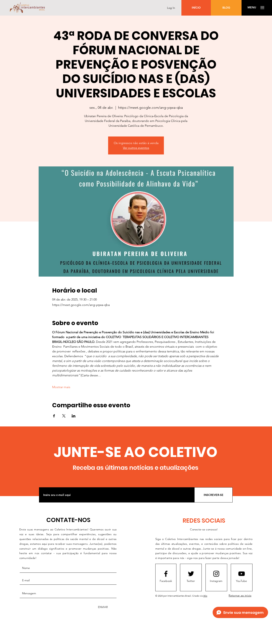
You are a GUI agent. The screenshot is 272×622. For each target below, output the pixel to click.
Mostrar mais (61, 387)
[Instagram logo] (216, 574)
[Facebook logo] (166, 574)
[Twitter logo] (191, 574)
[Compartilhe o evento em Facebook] (54, 415)
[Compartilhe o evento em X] (64, 415)
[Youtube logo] (242, 574)
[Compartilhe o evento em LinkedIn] (73, 415)
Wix (205, 595)
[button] (251, 7)
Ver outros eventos (136, 148)
